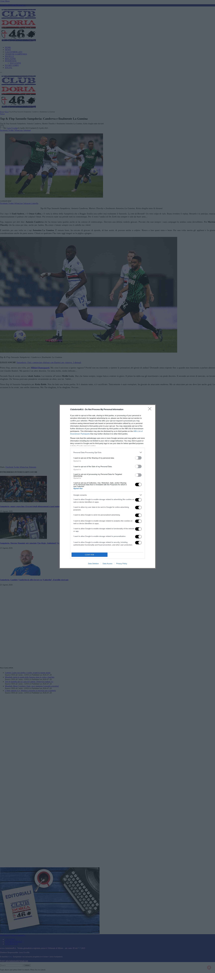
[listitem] (107, 452)
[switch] (138, 458)
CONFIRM (89, 555)
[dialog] (107, 486)
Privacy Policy (121, 564)
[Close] (150, 409)
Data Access (107, 564)
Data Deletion (93, 564)
